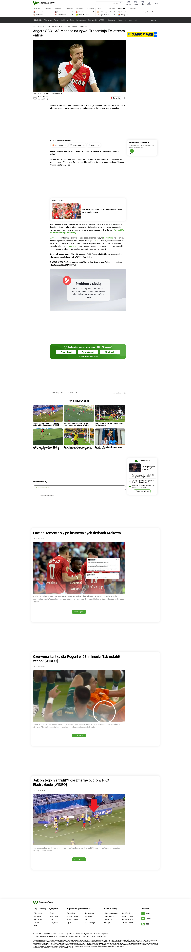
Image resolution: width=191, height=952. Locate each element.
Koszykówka (121, 20)
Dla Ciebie (38, 20)
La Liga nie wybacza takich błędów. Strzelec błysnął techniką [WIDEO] (46, 448)
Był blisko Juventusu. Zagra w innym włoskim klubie (108, 448)
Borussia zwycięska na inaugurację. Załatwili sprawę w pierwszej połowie (78, 448)
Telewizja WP (63, 936)
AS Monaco (54, 238)
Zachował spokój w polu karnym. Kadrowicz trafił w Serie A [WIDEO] (77, 424)
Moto (131, 20)
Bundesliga (88, 916)
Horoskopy (44, 936)
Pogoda (35, 936)
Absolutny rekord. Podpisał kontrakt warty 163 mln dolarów (143, 486)
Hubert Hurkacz (127, 923)
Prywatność (70, 934)
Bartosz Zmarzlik (128, 916)
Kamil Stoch (126, 913)
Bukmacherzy (81, 20)
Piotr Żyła (107, 923)
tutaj (71, 947)
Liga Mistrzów (89, 913)
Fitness (36, 923)
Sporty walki (92, 20)
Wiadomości (86, 936)
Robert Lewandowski (111, 913)
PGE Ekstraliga (89, 923)
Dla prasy (61, 934)
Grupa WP (46, 934)
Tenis (56, 20)
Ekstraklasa (71, 913)
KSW (35, 926)
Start (34, 26)
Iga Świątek (108, 919)
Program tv (53, 936)
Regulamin (104, 934)
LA (136, 20)
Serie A (86, 919)
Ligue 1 (48, 26)
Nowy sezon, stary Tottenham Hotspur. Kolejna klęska (109, 424)
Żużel (72, 20)
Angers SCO (73, 246)
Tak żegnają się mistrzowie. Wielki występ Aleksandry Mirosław (143, 476)
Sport (94, 936)
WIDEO (101, 20)
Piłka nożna (48, 20)
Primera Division (72, 919)
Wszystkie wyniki (148, 12)
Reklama (97, 934)
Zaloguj (156, 3)
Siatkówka (64, 20)
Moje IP (77, 936)
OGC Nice (96, 241)
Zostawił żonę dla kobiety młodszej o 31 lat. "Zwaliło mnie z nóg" (143, 481)
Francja (62, 392)
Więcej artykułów (142, 491)
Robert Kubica (109, 916)
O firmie (54, 934)
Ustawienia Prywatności (84, 934)
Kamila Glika (108, 238)
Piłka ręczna (111, 20)
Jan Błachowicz (127, 919)
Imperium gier (101, 936)
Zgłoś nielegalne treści (47, 495)
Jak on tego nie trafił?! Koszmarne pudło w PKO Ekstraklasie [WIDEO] (46, 424)
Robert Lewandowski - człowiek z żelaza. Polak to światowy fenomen (102, 211)
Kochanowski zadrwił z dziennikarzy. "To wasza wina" (148, 468)
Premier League (72, 916)
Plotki (71, 936)
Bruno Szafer (43, 97)
